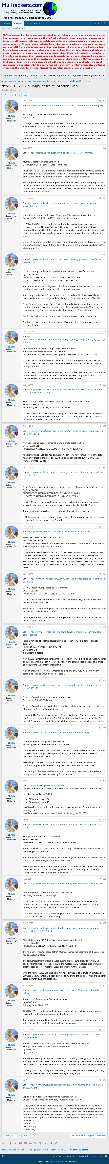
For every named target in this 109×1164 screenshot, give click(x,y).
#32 (104, 680)
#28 (104, 467)
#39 (104, 1029)
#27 (104, 426)
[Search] (105, 23)
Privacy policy (84, 1156)
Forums (18, 23)
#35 (104, 819)
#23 (104, 198)
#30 (104, 574)
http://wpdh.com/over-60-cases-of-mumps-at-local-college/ (60, 732)
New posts (5, 28)
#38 (104, 985)
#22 (104, 148)
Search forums (19, 28)
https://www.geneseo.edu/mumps (47, 785)
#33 (104, 727)
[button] (39, 23)
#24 (104, 254)
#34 (104, 781)
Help (94, 1156)
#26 (104, 385)
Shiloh (6, 90)
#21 (104, 101)
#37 (104, 923)
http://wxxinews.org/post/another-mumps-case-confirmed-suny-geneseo (66, 883)
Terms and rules (69, 1156)
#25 (104, 331)
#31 (104, 627)
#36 (104, 879)
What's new (31, 23)
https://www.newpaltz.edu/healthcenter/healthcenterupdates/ (61, 531)
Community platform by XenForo (54, 1161)
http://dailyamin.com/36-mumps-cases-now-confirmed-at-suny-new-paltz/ (67, 105)
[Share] (100, 101)
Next (25, 95)
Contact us (56, 1156)
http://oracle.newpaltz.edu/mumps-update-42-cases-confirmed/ (62, 152)
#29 (104, 526)
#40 (104, 1080)
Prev (7, 95)
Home (7, 23)
